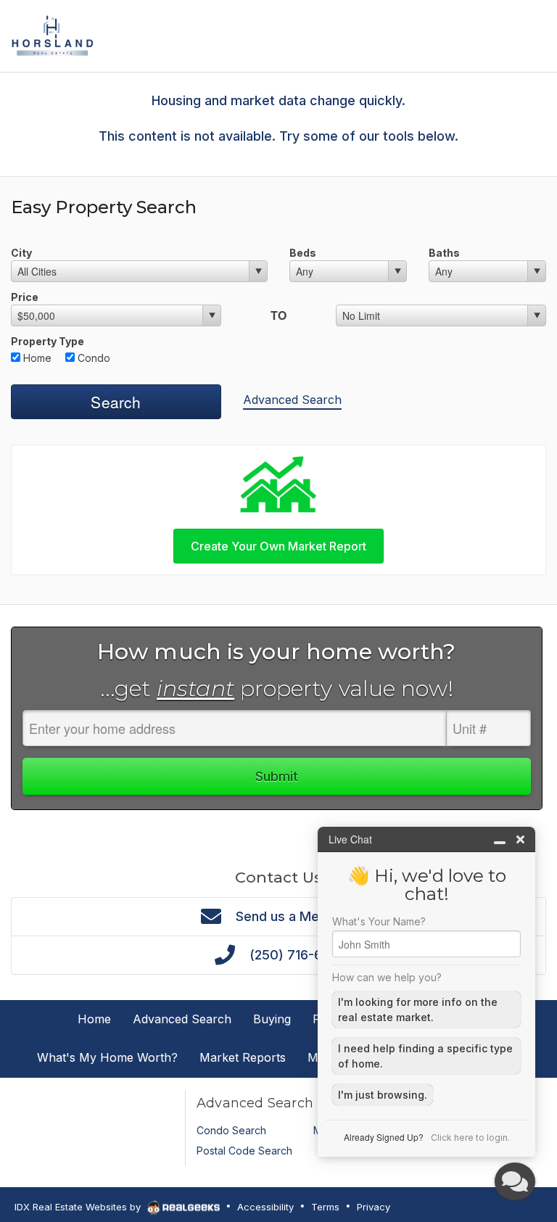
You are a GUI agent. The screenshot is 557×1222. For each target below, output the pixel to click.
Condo (92, 358)
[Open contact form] (419, 35)
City (21, 253)
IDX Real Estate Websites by (79, 1207)
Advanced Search (292, 399)
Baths (444, 253)
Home (35, 358)
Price (24, 297)
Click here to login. (470, 1137)
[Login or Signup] (495, 35)
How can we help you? (387, 978)
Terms (325, 1207)
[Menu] (532, 35)
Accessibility (265, 1207)
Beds (302, 253)
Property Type (47, 341)
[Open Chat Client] (515, 1181)
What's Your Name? (379, 922)
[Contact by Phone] (457, 35)
